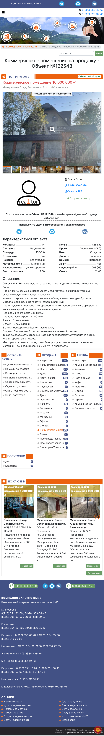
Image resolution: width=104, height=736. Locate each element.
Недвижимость (13, 701)
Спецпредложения (73, 712)
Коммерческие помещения (22, 47)
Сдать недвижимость (17, 719)
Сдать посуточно (72, 701)
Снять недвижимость (74, 705)
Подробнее (26, 566)
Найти (99, 53)
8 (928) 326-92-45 (92, 14)
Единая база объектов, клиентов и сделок (84, 733)
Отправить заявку (79, 198)
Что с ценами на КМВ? (75, 716)
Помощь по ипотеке (15, 708)
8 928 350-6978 (77, 185)
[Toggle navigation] (3, 12)
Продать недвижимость (18, 716)
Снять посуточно (72, 708)
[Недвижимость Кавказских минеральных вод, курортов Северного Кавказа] (2, 47)
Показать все (94, 573)
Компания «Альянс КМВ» (26, 3)
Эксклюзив (68, 719)
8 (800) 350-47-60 (92, 9)
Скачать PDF (74, 191)
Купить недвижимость (17, 705)
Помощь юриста (13, 712)
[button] (52, 127)
